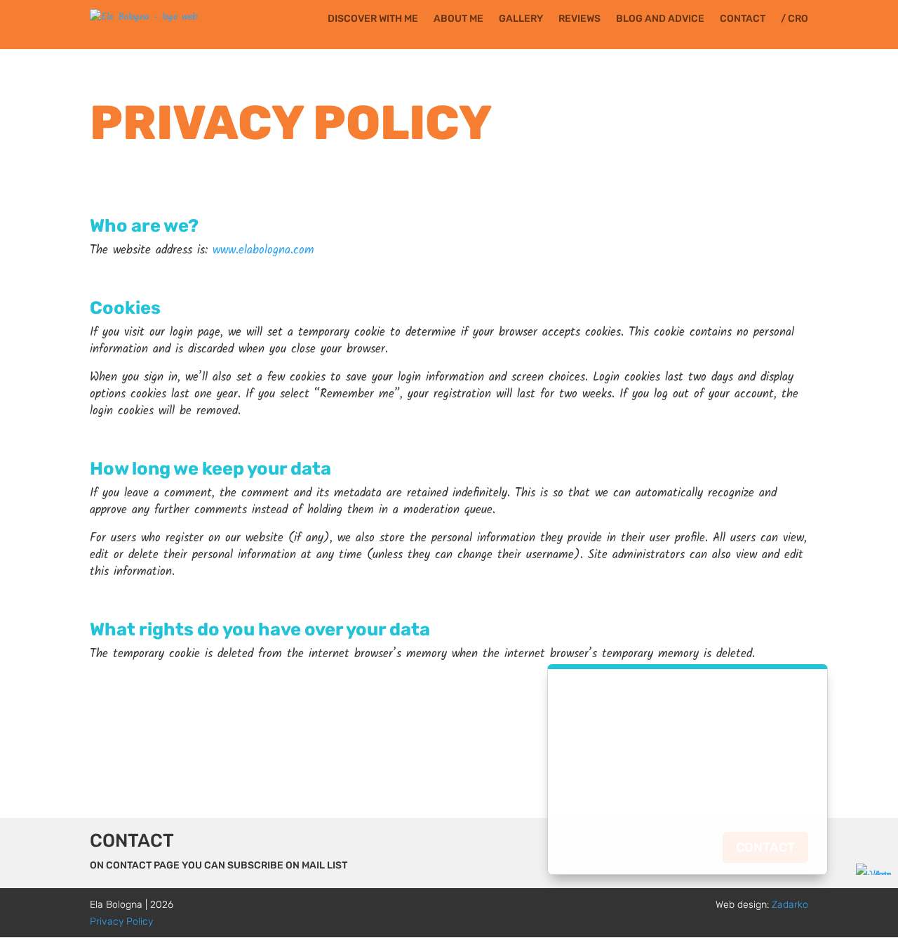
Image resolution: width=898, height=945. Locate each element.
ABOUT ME (458, 19)
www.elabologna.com (263, 250)
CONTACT (742, 19)
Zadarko (790, 905)
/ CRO (794, 19)
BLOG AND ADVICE (660, 19)
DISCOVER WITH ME (373, 19)
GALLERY (521, 19)
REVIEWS (579, 19)
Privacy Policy (121, 921)
